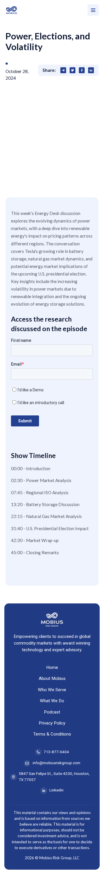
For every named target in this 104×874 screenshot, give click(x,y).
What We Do (52, 700)
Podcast (52, 712)
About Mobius (52, 678)
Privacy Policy (52, 723)
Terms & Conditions (52, 734)
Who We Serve (52, 689)
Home (52, 667)
